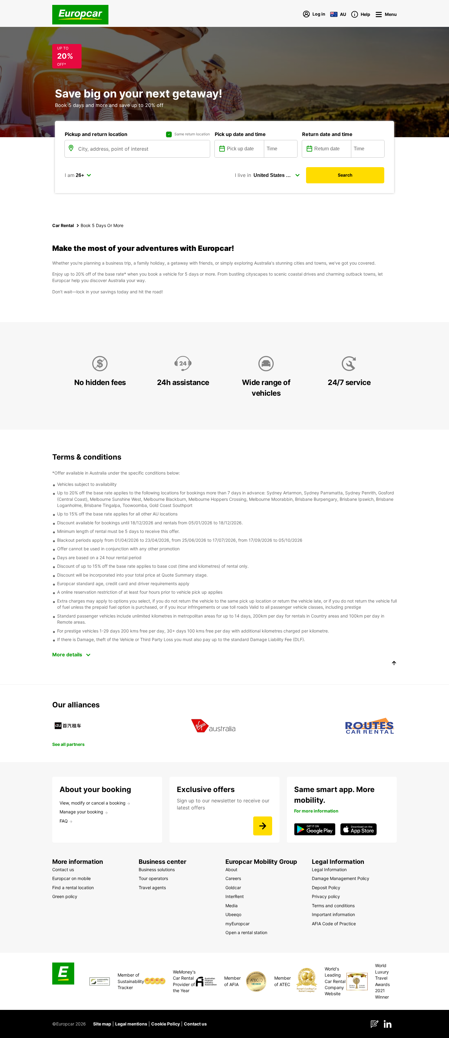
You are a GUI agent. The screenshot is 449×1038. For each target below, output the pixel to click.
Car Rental (63, 225)
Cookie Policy (165, 1023)
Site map (102, 1023)
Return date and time (327, 134)
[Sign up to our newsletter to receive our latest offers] (262, 825)
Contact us (195, 1023)
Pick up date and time (240, 134)
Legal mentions (131, 1023)
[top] (394, 664)
